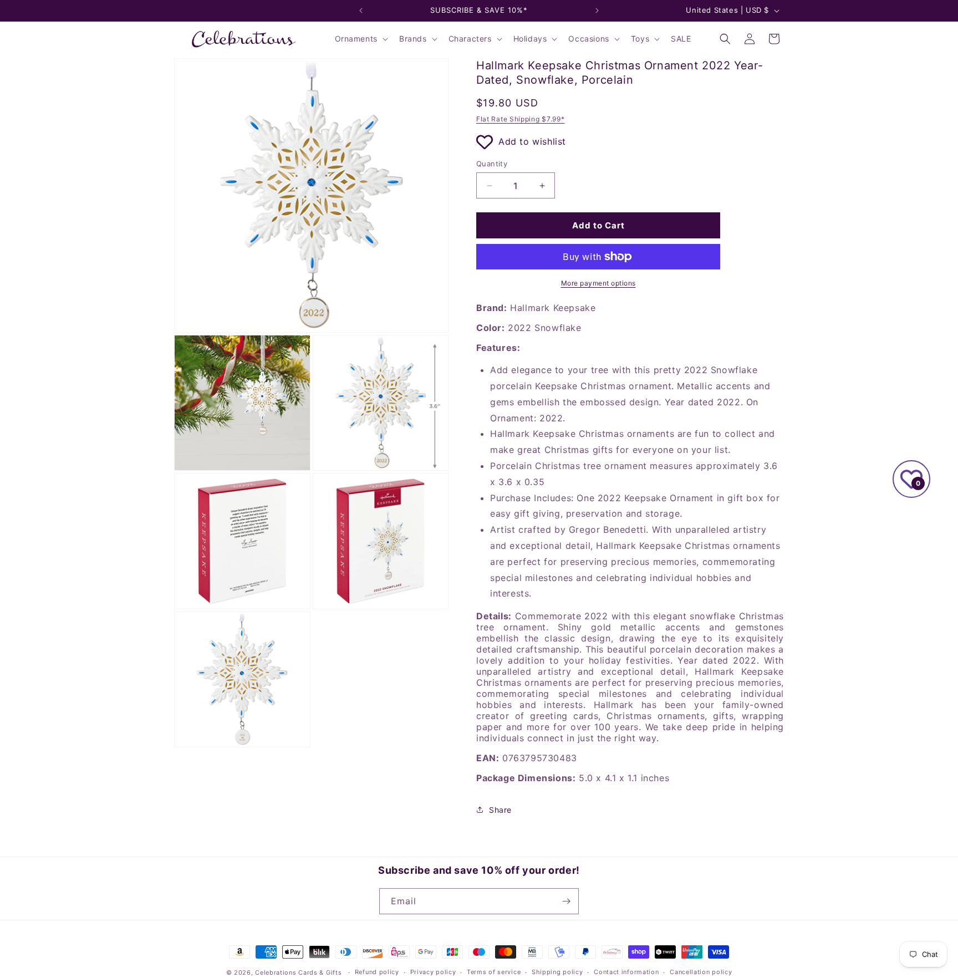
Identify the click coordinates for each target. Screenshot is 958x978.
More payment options (598, 283)
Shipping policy (557, 972)
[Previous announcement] (361, 10)
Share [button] (500, 809)
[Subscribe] (566, 901)
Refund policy (377, 972)
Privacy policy (433, 972)
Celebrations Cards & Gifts (298, 972)
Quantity (491, 163)
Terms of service (494, 972)
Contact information (626, 972)
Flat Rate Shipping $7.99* (520, 119)
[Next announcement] (597, 10)
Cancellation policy (701, 972)
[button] (360, 38)
